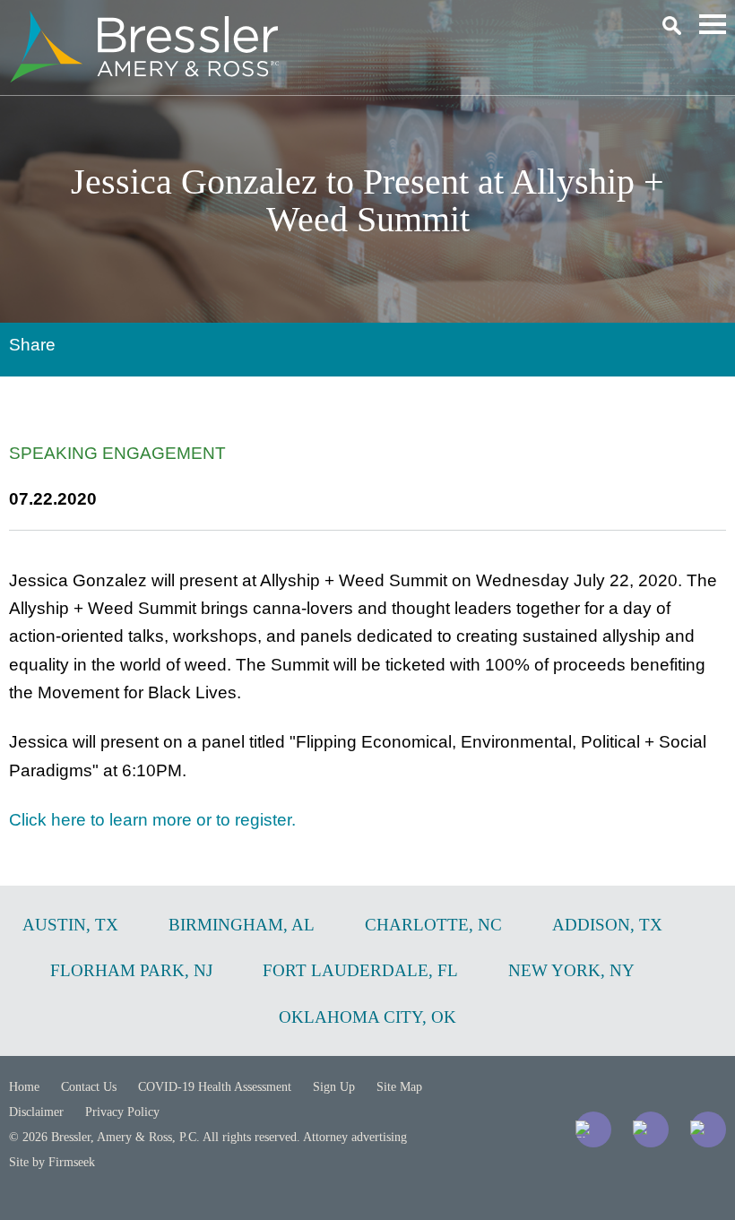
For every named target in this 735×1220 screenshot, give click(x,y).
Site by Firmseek (52, 1162)
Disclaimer (36, 1112)
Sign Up (334, 1087)
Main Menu (712, 24)
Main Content (302, 22)
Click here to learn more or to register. (152, 819)
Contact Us (89, 1087)
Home (24, 1087)
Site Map (399, 1087)
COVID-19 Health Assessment (214, 1087)
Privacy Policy (122, 1112)
